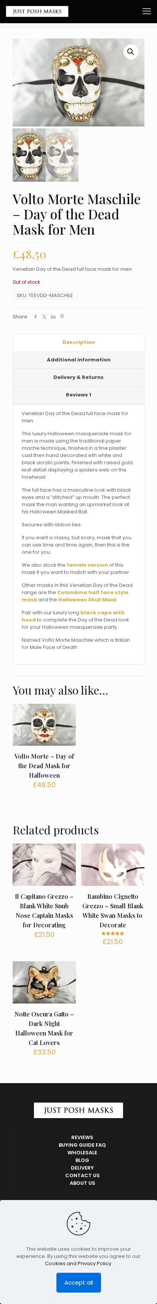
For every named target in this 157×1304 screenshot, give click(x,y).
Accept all (78, 1282)
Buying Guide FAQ (82, 1145)
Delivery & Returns (78, 377)
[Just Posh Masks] (37, 11)
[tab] (78, 343)
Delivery (82, 1167)
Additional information (79, 359)
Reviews (78, 394)
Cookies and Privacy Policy (78, 1263)
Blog (82, 1160)
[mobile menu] (146, 11)
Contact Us (82, 1175)
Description (78, 342)
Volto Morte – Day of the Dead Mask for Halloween (44, 765)
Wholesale (82, 1152)
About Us (82, 1183)
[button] (131, 51)
